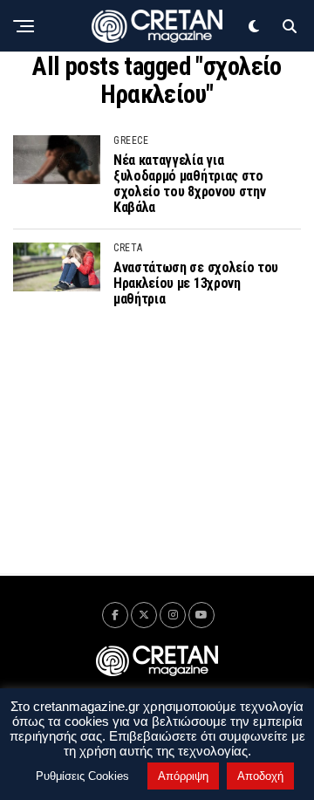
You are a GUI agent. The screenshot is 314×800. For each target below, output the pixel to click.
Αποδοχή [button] (260, 776)
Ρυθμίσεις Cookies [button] (82, 776)
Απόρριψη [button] (183, 776)
